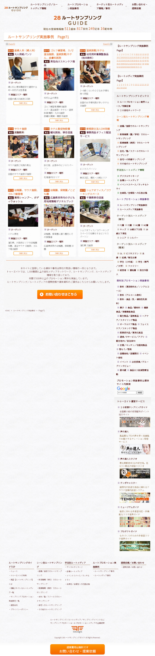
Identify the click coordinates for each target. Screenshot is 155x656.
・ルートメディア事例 (101, 575)
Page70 (12, 43)
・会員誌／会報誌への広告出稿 (77, 584)
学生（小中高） (127, 261)
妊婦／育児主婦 (129, 257)
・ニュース (13, 571)
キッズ (123, 229)
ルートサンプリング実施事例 (24, 310)
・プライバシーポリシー (18, 609)
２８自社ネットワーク (130, 110)
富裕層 (133, 270)
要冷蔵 (123, 370)
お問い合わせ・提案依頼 (140, 6)
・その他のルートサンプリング (49, 609)
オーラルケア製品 (128, 324)
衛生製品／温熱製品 (129, 315)
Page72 (106, 43)
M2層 (146, 225)
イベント (124, 361)
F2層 (130, 225)
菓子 (122, 307)
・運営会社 (13, 605)
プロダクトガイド (128, 531)
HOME (7, 310)
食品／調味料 (134, 307)
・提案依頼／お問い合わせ (131, 567)
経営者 (123, 270)
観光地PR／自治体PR (125, 340)
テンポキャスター (128, 482)
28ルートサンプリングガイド (73, 637)
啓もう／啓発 (125, 349)
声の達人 (124, 431)
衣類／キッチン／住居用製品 (133, 345)
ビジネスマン (132, 253)
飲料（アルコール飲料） (131, 294)
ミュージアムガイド (129, 507)
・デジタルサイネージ (73, 567)
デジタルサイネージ (129, 175)
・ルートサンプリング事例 (103, 571)
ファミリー (133, 265)
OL (121, 253)
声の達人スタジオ (128, 458)
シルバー (134, 237)
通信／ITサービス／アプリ (132, 336)
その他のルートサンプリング (133, 163)
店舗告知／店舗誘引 (129, 353)
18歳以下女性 (136, 229)
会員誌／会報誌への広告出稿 (133, 192)
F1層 (122, 225)
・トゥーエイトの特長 (17, 575)
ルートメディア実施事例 (131, 209)
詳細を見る (23, 103)
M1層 (137, 225)
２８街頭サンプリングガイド (133, 407)
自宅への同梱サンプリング (132, 159)
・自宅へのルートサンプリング (49, 605)
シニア (123, 237)
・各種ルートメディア (73, 571)
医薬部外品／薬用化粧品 (131, 332)
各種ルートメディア (129, 180)
